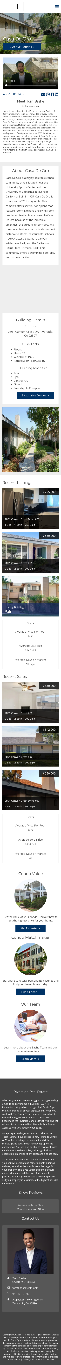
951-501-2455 (14, 94)
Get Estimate (29, 928)
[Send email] (43, 94)
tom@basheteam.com (25, 1287)
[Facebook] (52, 94)
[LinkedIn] (56, 94)
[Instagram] (48, 94)
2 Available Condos (34, 395)
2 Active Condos (21, 47)
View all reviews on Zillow (30, 1209)
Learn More (29, 1059)
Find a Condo (29, 992)
